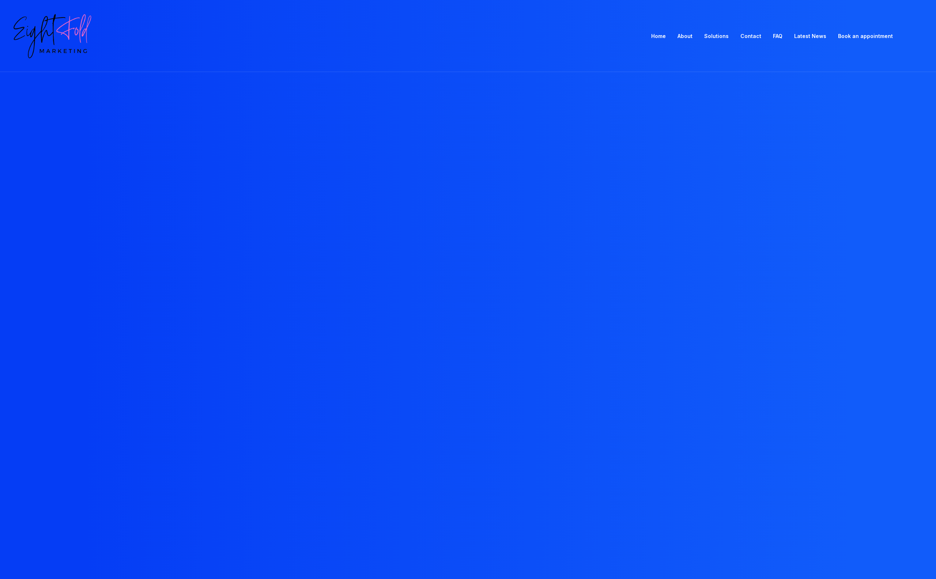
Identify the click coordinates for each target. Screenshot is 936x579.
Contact (750, 36)
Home (658, 36)
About (685, 36)
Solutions (716, 36)
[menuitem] (658, 36)
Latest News (810, 36)
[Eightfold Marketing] (52, 36)
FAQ (777, 36)
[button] (910, 36)
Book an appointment (865, 36)
